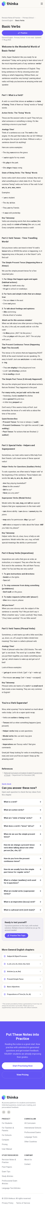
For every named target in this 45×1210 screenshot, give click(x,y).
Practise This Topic (17, 935)
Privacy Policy (7, 1203)
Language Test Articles (11, 1188)
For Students (7, 1123)
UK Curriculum (30, 1123)
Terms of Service (23, 1203)
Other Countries (30, 1142)
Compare (5, 1140)
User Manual (7, 1149)
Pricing (5, 1144)
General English (7, 20)
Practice (24, 33)
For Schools (7, 1135)
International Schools (32, 1128)
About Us (28, 1159)
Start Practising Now (23, 1066)
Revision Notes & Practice (11, 18)
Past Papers (7, 1167)
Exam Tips (6, 1171)
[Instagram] (9, 1112)
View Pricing (22, 1074)
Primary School (28, 18)
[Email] (4, 1112)
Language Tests (30, 1137)
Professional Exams (32, 1132)
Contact (27, 1164)
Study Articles (7, 1176)
